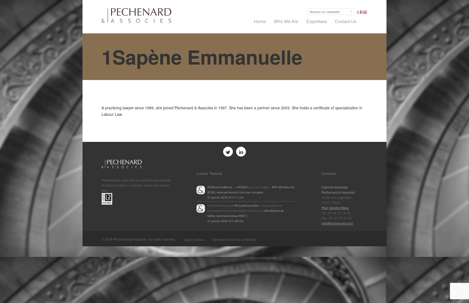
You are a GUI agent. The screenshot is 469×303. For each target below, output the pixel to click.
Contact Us (345, 21)
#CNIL (211, 192)
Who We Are (286, 21)
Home (260, 21)
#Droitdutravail (273, 210)
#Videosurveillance (219, 187)
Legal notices (194, 239)
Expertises (316, 21)
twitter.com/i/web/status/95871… (228, 215)
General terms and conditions (234, 239)
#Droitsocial (286, 187)
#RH (275, 187)
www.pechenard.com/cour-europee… (241, 192)
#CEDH (242, 187)
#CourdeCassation (246, 205)
